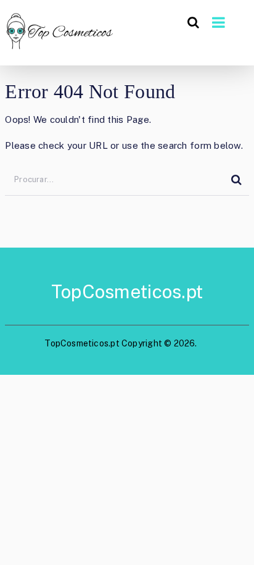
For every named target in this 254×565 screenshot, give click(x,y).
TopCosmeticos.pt (127, 291)
